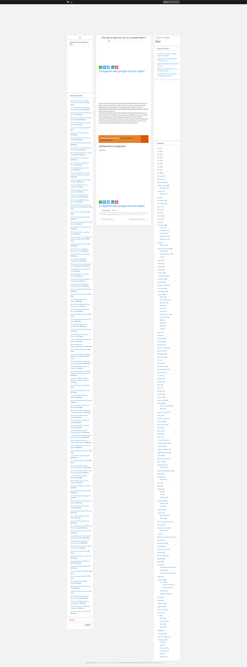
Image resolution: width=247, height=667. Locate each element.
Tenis (161, 329)
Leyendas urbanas (162, 443)
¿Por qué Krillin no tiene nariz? (80, 450)
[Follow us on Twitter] (161, 2)
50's (158, 161)
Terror (159, 597)
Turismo (159, 613)
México (162, 409)
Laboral (159, 437)
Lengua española (162, 440)
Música (159, 489)
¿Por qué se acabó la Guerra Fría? (80, 217)
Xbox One (162, 657)
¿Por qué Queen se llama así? (79, 349)
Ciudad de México (165, 254)
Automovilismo (164, 300)
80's (158, 170)
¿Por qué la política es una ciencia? (81, 611)
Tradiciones (160, 603)
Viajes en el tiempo (162, 637)
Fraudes (159, 394)
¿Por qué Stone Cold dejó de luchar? (81, 227)
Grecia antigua (161, 400)
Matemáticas (161, 465)
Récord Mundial (162, 555)
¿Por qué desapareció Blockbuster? (81, 566)
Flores (159, 388)
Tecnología (160, 580)
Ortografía (160, 525)
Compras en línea (167, 584)
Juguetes (159, 434)
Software (162, 591)
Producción (163, 621)
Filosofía (159, 379)
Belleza (159, 219)
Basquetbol (163, 303)
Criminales (160, 282)
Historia (159, 403)
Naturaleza (103, 212)
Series (161, 624)
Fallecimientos (161, 366)
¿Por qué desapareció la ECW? (79, 576)
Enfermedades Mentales (167, 567)
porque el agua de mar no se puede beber (118, 212)
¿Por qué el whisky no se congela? (80, 496)
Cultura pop (160, 288)
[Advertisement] (123, 20)
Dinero (159, 332)
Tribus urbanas (161, 610)
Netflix (162, 618)
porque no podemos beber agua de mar (112, 214)
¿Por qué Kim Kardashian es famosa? (81, 400)
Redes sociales (166, 587)
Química (159, 552)
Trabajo (159, 600)
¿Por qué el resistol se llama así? (80, 591)
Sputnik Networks (156, 663)
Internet (162, 582)
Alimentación (161, 182)
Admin (114, 210)
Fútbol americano (165, 314)
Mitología (160, 477)
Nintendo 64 (163, 648)
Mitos (159, 483)
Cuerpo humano (162, 285)
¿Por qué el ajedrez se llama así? (80, 521)
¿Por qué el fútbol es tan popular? (80, 254)
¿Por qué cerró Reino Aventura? (80, 133)
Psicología (160, 546)
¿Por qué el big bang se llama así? (80, 390)
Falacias (159, 363)
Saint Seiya (163, 188)
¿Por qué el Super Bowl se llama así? (81, 511)
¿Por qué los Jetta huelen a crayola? (81, 143)
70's (158, 167)
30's (158, 154)
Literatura (160, 446)
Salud (159, 565)
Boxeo (161, 308)
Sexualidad (163, 570)
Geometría (163, 467)
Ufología (159, 630)
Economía (160, 338)
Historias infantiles (163, 412)
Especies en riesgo (162, 348)
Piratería (160, 540)
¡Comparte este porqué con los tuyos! (122, 71)
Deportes (160, 294)
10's (158, 148)
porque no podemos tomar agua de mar (134, 214)
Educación (160, 341)
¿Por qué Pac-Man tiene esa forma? (81, 531)
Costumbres (160, 279)
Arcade (162, 642)
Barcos (159, 210)
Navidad (162, 479)
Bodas (159, 222)
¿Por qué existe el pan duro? (137, 219)
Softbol (162, 326)
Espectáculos (161, 351)
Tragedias (160, 606)
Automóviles (161, 203)
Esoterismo (160, 345)
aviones (159, 206)
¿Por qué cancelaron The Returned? (81, 289)
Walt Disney (163, 236)
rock (161, 494)
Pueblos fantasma (162, 549)
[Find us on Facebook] (158, 2)
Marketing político (162, 459)
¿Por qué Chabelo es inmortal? (79, 314)
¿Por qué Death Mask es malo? (79, 461)
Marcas (159, 455)
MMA (161, 320)
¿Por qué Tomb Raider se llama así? (81, 556)
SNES (161, 654)
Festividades (161, 372)
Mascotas (160, 462)
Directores (163, 245)
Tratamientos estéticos (166, 573)
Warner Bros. (163, 239)
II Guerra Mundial (165, 406)
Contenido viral (161, 276)
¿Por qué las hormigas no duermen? (81, 329)
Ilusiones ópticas (162, 418)
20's (158, 151)
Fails (158, 360)
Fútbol (162, 311)
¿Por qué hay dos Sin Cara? (78, 385)
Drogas (159, 335)
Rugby (162, 323)
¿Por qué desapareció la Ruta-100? (81, 244)
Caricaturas (160, 225)
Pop (161, 491)
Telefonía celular (165, 594)
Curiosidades (161, 291)
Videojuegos (161, 640)
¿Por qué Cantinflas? (107, 219)
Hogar (159, 415)
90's (158, 173)
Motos (159, 486)
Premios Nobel (161, 543)
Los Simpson (163, 230)
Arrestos (159, 191)
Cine (158, 243)
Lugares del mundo (163, 452)
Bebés (159, 213)
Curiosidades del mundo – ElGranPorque (108, 663)
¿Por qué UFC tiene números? (79, 294)
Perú (161, 257)
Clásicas (162, 227)
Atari (161, 645)
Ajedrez (162, 297)
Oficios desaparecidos (163, 522)
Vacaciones (160, 633)
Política (162, 518)
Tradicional (163, 497)
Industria (160, 421)
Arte (158, 197)
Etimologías (160, 354)
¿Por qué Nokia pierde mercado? (80, 456)
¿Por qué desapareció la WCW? (79, 571)
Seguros (159, 576)
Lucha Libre (163, 317)
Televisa (162, 627)
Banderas (162, 530)
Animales (162, 503)
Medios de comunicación (164, 471)
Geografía (160, 397)
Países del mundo (162, 528)
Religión (159, 559)
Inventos (159, 431)
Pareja (159, 534)
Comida (159, 270)
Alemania (162, 251)
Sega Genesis (163, 651)
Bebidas (159, 216)
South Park (163, 233)
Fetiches (159, 375)
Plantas (162, 506)
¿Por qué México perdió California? (81, 491)
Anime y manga (161, 185)
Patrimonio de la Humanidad (165, 537)
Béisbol (162, 305)
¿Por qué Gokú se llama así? (79, 551)
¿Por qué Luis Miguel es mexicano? (81, 486)
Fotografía (160, 391)
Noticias (159, 513)
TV (158, 616)
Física (159, 385)
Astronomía (160, 200)
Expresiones (161, 357)
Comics (159, 267)
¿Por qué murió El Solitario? (79, 212)
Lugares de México (162, 449)
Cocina (159, 260)
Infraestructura (162, 425)
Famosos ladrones (162, 369)
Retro (159, 562)
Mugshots (163, 194)
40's (158, 157)
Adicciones (160, 176)
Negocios (160, 510)
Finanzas (160, 382)
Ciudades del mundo (163, 249)
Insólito (159, 428)
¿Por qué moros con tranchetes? (80, 158)
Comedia (159, 263)
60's (158, 164)
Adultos (159, 179)
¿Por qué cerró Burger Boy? (79, 128)
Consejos (159, 273)
